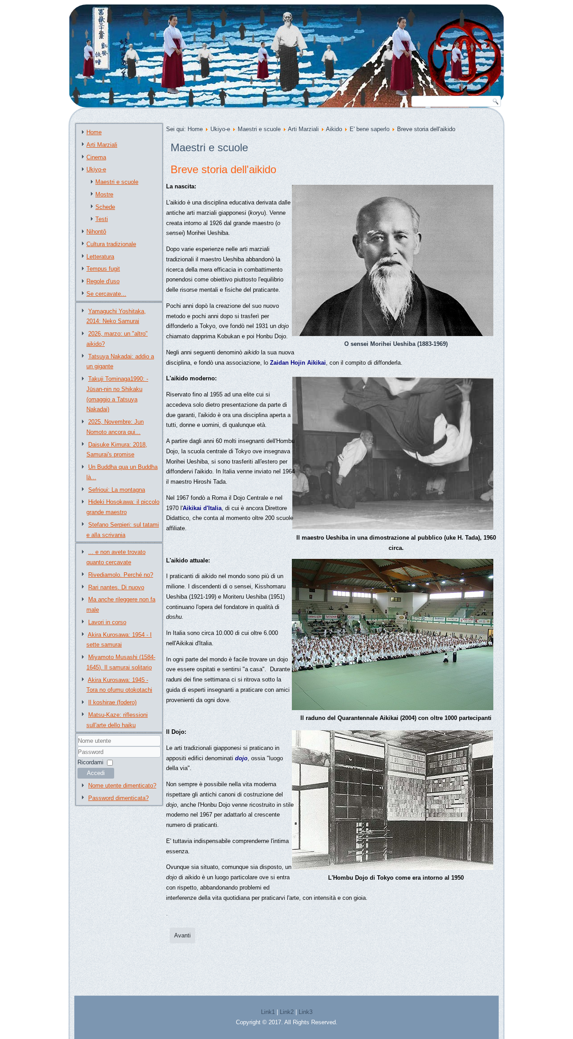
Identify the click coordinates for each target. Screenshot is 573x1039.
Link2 (287, 1012)
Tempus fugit (103, 268)
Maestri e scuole (116, 182)
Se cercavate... (106, 293)
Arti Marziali (101, 144)
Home (94, 132)
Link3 (305, 1012)
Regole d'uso (103, 281)
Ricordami (90, 762)
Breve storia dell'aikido (223, 169)
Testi (101, 219)
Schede (105, 207)
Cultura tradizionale (111, 244)
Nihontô (96, 231)
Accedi (96, 773)
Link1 (268, 1012)
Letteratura (100, 256)
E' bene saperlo (369, 129)
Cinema (96, 157)
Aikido (334, 129)
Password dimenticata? (118, 798)
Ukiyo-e (96, 169)
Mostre (104, 194)
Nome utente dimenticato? (122, 785)
